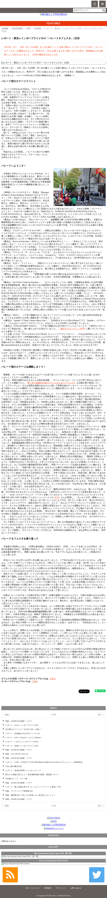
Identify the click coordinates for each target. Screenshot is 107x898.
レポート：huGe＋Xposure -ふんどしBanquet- (23, 737)
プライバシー (60, 888)
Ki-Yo (57, 497)
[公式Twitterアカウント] (96, 874)
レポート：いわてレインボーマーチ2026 (21, 742)
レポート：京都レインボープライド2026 (21, 746)
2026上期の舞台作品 (13, 766)
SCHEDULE (53, 835)
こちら (52, 678)
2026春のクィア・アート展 (16, 779)
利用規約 (48, 888)
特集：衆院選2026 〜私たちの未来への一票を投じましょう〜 (30, 795)
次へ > (100, 715)
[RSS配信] (10, 874)
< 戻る (6, 715)
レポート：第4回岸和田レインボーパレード (23, 770)
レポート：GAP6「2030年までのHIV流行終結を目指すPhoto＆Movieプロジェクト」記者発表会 (43, 762)
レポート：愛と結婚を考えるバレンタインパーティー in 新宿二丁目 (33, 787)
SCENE (37, 28)
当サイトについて (33, 888)
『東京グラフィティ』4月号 (72, 329)
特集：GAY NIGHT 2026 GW (16, 754)
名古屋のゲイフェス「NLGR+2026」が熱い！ (23, 729)
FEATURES (17, 28)
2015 (28, 28)
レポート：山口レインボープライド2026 (21, 725)
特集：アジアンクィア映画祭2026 (19, 791)
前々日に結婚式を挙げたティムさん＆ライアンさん (51, 383)
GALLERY (53, 846)
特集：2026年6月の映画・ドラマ (18, 721)
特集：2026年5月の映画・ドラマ (18, 750)
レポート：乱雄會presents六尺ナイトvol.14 (22, 733)
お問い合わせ (75, 888)
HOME (5, 28)
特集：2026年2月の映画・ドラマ (18, 799)
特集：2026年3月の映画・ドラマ (18, 783)
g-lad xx (12, 5)
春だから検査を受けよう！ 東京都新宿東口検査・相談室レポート (32, 774)
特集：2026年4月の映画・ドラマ (18, 758)
